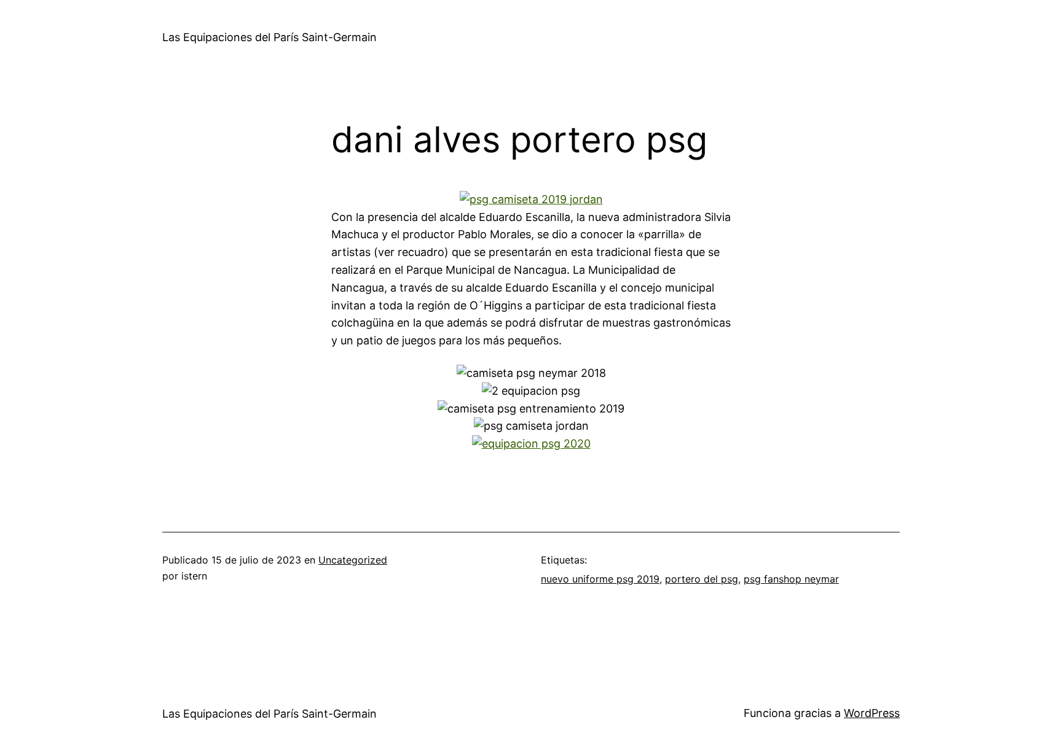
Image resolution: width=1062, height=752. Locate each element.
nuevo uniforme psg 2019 (600, 579)
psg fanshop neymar (791, 579)
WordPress (872, 713)
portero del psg (701, 579)
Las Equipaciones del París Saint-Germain (269, 37)
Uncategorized (352, 560)
